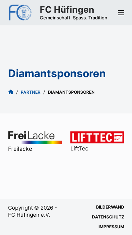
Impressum (111, 226)
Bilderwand (110, 207)
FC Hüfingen (67, 9)
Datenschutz (108, 216)
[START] (10, 92)
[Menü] (121, 13)
